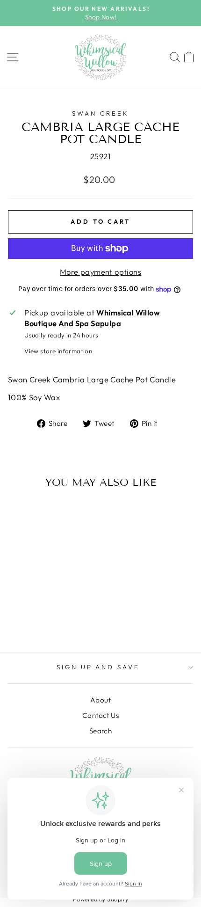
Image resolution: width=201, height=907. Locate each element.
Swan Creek (100, 113)
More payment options (100, 272)
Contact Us (100, 715)
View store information (58, 351)
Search (100, 730)
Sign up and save (98, 667)
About (100, 699)
